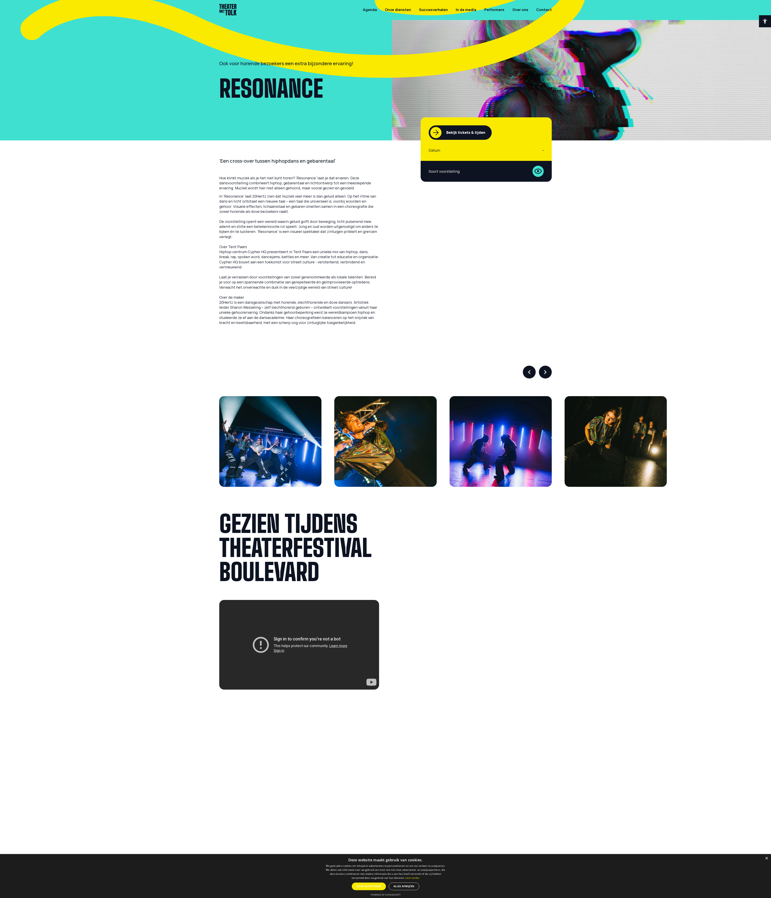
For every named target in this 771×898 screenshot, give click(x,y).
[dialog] (385, 876)
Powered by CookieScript (386, 894)
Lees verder (412, 878)
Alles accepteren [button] (368, 886)
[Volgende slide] (545, 372)
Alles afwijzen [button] (404, 886)
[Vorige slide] (529, 372)
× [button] (766, 858)
